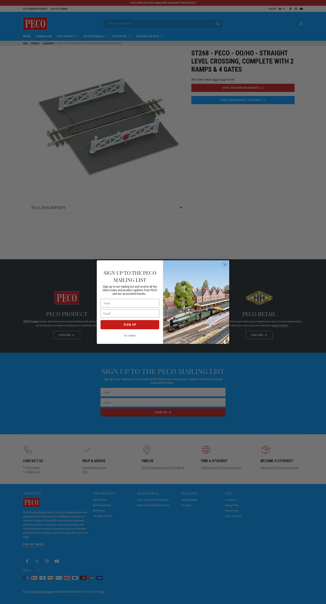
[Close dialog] (225, 265)
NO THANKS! (130, 335)
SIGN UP (130, 324)
